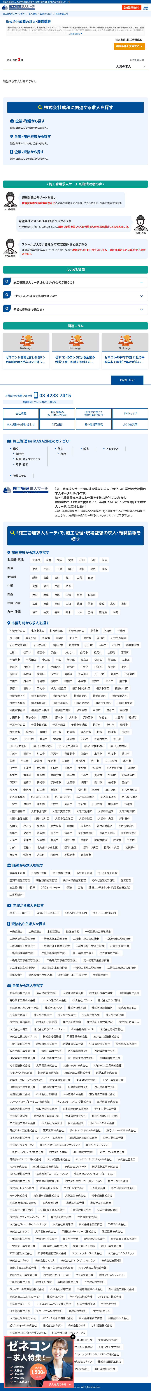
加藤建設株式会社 (118, 1318)
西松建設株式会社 (78, 1051)
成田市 (57, 732)
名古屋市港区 (108, 797)
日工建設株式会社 (20, 1311)
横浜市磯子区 (17, 696)
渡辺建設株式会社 (112, 1231)
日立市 (13, 768)
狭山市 (84, 753)
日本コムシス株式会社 (101, 1123)
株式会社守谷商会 (20, 1022)
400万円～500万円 (48, 913)
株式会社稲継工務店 (90, 1318)
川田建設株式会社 (83, 1152)
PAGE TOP (127, 380)
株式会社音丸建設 (82, 1347)
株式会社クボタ (77, 1325)
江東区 (125, 659)
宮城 (70, 560)
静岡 (46, 586)
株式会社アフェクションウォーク (27, 1217)
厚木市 (59, 717)
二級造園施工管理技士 (22, 946)
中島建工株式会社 (74, 1202)
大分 (79, 612)
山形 (93, 560)
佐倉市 (71, 732)
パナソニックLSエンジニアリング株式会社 (96, 1354)
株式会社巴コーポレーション (52, 1173)
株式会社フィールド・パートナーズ (28, 1224)
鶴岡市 (27, 652)
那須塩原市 (128, 775)
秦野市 (45, 717)
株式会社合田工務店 (90, 1224)
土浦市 (27, 768)
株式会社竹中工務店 (101, 993)
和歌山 (92, 595)
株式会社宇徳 (70, 1239)
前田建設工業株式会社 (81, 1058)
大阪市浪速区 (84, 811)
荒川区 (13, 674)
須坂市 (95, 789)
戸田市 (25, 760)
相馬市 (97, 652)
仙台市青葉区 (118, 638)
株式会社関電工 (127, 1007)
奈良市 (54, 840)
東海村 (27, 775)
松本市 (82, 789)
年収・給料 (22, 464)
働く (15, 449)
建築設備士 (16, 975)
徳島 (90, 603)
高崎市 (41, 782)
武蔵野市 (129, 674)
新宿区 (71, 659)
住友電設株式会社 (99, 1044)
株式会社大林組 (49, 1188)
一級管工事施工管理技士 (87, 967)
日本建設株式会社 (20, 1137)
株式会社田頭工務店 (109, 1361)
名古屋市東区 (129, 789)
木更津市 (15, 732)
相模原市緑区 (17, 710)
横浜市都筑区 (39, 703)
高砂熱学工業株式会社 (22, 1000)
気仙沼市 (57, 645)
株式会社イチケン (82, 1000)
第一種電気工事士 (83, 953)
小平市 (82, 681)
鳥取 (57, 603)
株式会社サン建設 (118, 1181)
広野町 (111, 652)
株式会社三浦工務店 (21, 1210)
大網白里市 (100, 739)
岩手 (59, 560)
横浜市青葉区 (17, 703)
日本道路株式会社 (129, 993)
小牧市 (54, 804)
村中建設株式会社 (102, 1195)
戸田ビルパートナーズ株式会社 (79, 1231)
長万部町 (15, 638)
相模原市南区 (63, 710)
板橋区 (27, 674)
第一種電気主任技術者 (96, 960)
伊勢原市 (88, 717)
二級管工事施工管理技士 (121, 967)
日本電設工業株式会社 (22, 1087)
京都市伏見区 (128, 833)
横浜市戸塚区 (60, 696)
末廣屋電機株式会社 (47, 1181)
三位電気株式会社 (87, 1217)
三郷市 (66, 760)
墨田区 (112, 659)
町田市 (68, 681)
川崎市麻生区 (124, 703)
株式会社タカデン (52, 1325)
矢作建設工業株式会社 (22, 1123)
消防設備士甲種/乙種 (40, 975)
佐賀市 (27, 854)
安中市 (98, 782)
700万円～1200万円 (104, 913)
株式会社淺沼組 (19, 1116)
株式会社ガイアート (75, 1166)
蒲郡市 (41, 804)
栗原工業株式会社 (53, 1130)
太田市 (71, 782)
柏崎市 (112, 782)
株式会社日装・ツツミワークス (68, 1332)
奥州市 (101, 638)
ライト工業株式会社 (105, 1108)
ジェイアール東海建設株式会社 (27, 1289)
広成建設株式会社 (20, 1181)
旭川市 (108, 630)
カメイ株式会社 (18, 1166)
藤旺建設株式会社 (105, 1369)
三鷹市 (13, 681)
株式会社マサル (101, 1311)
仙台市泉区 (40, 645)
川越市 (13, 753)
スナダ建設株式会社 (58, 1159)
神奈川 (47, 569)
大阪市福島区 (17, 811)
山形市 (13, 652)
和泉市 (41, 826)
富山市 (125, 782)
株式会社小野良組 (46, 1094)
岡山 (46, 603)
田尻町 (71, 826)
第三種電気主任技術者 (54, 967)
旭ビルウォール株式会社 (23, 1325)
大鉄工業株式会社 (75, 1195)
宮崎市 (54, 854)
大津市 (13, 840)
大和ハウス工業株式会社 (107, 1065)
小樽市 (94, 630)
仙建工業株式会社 (113, 1137)
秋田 (82, 560)
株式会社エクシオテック (121, 1253)
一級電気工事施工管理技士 (25, 960)
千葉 (59, 569)
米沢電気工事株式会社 (105, 1166)
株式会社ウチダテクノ (22, 1145)
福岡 (35, 612)
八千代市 (28, 739)
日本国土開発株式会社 (76, 1108)
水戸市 (127, 760)
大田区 (41, 667)
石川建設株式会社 (51, 1058)
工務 (80, 887)
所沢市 (54, 753)
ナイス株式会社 (84, 1275)
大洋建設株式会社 (75, 1116)
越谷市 (125, 753)
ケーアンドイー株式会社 (49, 1137)
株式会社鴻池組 (115, 1015)
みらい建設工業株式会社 (92, 1267)
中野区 (84, 667)
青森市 (46, 638)
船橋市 (124, 724)
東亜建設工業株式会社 (77, 1072)
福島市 (41, 652)
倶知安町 (31, 638)
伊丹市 (54, 833)
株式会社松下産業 (61, 1217)
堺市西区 (86, 826)
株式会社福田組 (52, 1036)
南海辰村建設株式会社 (46, 1195)
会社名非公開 (108, 1304)
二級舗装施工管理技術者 (90, 946)
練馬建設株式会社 (94, 1239)
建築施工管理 (17, 873)
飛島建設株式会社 (78, 1087)
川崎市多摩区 (103, 703)
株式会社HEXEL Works (23, 1202)
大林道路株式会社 (73, 1094)
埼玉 (70, 569)
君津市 (43, 739)
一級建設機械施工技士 (22, 953)
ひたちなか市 (114, 768)
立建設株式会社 (78, 1311)
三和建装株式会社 (20, 1239)
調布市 (54, 681)
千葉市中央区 (17, 724)
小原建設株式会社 (20, 1282)
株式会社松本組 (58, 1152)
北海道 (36, 560)
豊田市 (27, 804)
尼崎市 (27, 833)
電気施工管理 (84, 873)
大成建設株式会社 (73, 993)
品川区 (13, 667)
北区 (124, 667)
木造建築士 (53, 931)
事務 (69, 887)
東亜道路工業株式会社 (46, 1116)
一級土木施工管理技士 (54, 938)
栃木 (93, 569)
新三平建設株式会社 (123, 1188)
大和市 (73, 717)
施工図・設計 (17, 887)
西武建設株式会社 (104, 1051)
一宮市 (13, 804)
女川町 (89, 645)
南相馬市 (15, 659)
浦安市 (71, 739)
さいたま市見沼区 (68, 746)
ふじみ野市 (111, 760)
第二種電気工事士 (110, 953)
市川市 (110, 724)
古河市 (41, 768)
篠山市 (68, 833)
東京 (35, 569)
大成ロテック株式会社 (75, 1065)
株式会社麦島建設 (62, 1224)
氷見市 (13, 789)
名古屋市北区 (17, 797)
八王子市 (99, 674)
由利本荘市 (132, 645)
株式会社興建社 (43, 1015)
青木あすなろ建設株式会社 (57, 1267)
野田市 (43, 732)
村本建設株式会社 (20, 1065)
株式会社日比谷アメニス (23, 1036)
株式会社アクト (55, 1296)
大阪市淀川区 (41, 818)
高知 (112, 603)
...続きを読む (74, 33)
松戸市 (30, 732)
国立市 (109, 681)
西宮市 (41, 833)
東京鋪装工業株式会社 (46, 1166)
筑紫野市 (130, 847)
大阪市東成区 (105, 811)
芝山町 (117, 739)
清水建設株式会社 (46, 993)
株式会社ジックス (19, 1231)
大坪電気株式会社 (45, 1231)
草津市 (27, 840)
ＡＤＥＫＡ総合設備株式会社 (57, 1318)
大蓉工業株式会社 (20, 1173)
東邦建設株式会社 (108, 1340)
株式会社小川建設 (46, 1022)
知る (86, 449)
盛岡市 (60, 638)
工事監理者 (16, 894)
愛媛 (101, 603)
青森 (48, 560)
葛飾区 (68, 674)
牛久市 (82, 768)
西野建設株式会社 (68, 1282)
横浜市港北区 (39, 696)
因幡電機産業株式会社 (90, 1289)
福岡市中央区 (111, 847)
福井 (68, 577)
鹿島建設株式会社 (20, 993)
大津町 (41, 854)
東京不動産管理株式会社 (52, 1253)
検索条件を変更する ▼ (129, 46)
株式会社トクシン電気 (22, 1188)
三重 (57, 586)
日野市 (95, 681)
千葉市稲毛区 (39, 724)
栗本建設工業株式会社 (121, 1289)
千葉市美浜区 (79, 724)
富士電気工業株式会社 (124, 1239)
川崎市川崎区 (60, 703)
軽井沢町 (111, 789)
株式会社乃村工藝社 (111, 1029)
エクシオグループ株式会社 (87, 1253)
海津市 (128, 804)
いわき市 (69, 652)
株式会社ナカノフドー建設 (24, 1007)
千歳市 (121, 630)
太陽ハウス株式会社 (109, 1347)
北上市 (73, 638)
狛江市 (123, 681)
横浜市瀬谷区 (119, 696)
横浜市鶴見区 (58, 688)
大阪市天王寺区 (61, 811)
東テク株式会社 (18, 1195)
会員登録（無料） (131, 7)
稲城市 (27, 688)
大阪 (35, 595)
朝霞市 (38, 760)
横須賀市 (81, 710)
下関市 (131, 840)
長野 (90, 577)
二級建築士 (35, 931)
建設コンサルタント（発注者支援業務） (110, 887)
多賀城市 (74, 645)
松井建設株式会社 (126, 1044)
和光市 (52, 760)
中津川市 (113, 804)
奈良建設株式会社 (100, 1202)
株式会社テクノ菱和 (109, 1000)
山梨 (79, 577)
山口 (68, 603)
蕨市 (12, 760)
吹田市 (13, 826)
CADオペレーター (51, 887)
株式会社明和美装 (107, 1210)
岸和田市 (124, 818)
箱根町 (133, 717)
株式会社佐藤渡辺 (51, 1123)
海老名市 (104, 717)
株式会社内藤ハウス (82, 1029)
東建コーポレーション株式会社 (27, 1080)
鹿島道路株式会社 (46, 1044)
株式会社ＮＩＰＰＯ (20, 1304)
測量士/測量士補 (119, 946)
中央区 (46, 659)
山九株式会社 (97, 1188)
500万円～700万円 (76, 913)
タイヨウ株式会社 (79, 1369)
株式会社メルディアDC (111, 1275)
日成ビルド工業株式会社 (23, 1130)
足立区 (54, 674)
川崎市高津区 (81, 703)
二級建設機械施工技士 (54, 953)
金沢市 (27, 789)
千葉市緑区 (58, 724)
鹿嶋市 (132, 768)
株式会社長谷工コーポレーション (83, 1181)
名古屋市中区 (63, 797)
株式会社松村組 (72, 1022)
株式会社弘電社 (67, 1015)
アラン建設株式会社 (21, 1253)
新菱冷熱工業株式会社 (22, 1051)
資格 (63, 454)
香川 (79, 603)
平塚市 (97, 710)
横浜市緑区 (99, 696)
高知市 (27, 847)
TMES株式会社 (117, 1224)
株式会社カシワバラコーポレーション (94, 1173)
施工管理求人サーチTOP (14, 13)
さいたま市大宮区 (42, 746)
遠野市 (87, 638)
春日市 (13, 854)
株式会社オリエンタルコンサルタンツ (60, 1145)
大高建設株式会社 (94, 1282)
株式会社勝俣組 (86, 1304)
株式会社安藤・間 (111, 1260)
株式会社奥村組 (77, 1007)
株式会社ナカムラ (19, 1260)
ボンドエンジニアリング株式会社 (94, 1159)
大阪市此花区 (39, 811)
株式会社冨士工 (126, 1159)
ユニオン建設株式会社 (53, 1000)
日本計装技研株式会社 (79, 1340)
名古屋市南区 (129, 797)
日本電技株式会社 (51, 1087)
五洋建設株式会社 (107, 1101)
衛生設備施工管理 (46, 880)
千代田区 (31, 659)
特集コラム (19, 476)
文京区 (84, 659)
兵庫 (46, 595)
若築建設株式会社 (73, 1044)
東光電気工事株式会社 (102, 1094)
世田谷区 (56, 667)
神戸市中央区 (126, 826)
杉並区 (98, 667)
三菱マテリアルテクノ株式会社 (26, 1152)
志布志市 (86, 854)
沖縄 (115, 612)
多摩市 (13, 688)
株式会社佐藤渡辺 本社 (23, 1318)
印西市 (84, 739)
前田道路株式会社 (110, 1058)
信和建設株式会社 (46, 1108)
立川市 (114, 674)
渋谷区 (71, 667)
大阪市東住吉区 (19, 818)
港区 (58, 659)
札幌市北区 (37, 630)
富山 (46, 577)
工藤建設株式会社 (81, 1210)
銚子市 (97, 724)
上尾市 (98, 753)
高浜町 (54, 789)
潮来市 (13, 775)
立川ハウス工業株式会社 (23, 1275)
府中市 (27, 681)
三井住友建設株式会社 (106, 1036)
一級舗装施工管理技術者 (55, 946)
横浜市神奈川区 (81, 688)
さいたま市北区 (18, 746)
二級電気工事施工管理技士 (62, 960)
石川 (57, 577)
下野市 (13, 782)
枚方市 (27, 826)
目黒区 (27, 667)
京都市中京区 (86, 833)
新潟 (35, 577)
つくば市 (96, 768)
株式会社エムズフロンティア (25, 1296)
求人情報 (33, 13)
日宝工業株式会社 (113, 1080)
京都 (57, 595)
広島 (35, 603)
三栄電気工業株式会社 (22, 1246)
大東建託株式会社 (46, 1239)
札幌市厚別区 (76, 630)
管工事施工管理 (61, 873)
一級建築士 (16, 931)
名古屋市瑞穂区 (85, 797)
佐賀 (46, 612)
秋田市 (116, 645)
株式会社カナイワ (82, 1361)
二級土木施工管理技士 (86, 938)
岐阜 (68, 586)
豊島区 (112, 667)
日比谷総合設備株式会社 (83, 1137)
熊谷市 (27, 753)
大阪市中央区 (105, 818)
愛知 (35, 586)
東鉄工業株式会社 (106, 1072)
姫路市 (13, 833)
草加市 (112, 753)
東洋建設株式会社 (86, 1080)
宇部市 (13, 847)
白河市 (84, 652)
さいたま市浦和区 (94, 746)
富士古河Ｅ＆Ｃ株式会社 (23, 1267)
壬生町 (112, 775)
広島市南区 (100, 840)
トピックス (112, 449)
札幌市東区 (56, 630)
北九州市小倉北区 (47, 847)
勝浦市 (112, 732)
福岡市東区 (70, 847)
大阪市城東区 (127, 811)
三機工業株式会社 (20, 1044)
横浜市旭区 (80, 696)
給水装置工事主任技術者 (72, 975)
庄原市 (117, 840)
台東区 (98, 659)
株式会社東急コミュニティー (49, 1029)
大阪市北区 (85, 818)
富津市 (57, 739)
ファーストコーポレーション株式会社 (30, 1101)
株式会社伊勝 (50, 1202)
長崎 (57, 612)
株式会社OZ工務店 (84, 1246)
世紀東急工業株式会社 (22, 1058)
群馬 (104, 569)
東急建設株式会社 (60, 1080)
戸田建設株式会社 (77, 1036)
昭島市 (41, 681)
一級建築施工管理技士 (98, 931)
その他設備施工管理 (103, 880)
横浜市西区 (102, 688)
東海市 (68, 804)
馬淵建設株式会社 (20, 1094)
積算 (32, 887)
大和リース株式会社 (21, 1072)
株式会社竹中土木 (129, 1022)
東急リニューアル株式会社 (121, 1130)
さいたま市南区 (118, 746)
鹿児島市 (69, 854)
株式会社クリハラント (97, 1145)
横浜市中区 (121, 688)
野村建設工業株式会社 (52, 1210)
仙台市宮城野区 (19, 645)
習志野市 (86, 732)
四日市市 (97, 804)
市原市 (125, 732)
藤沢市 (124, 710)
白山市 (41, 789)
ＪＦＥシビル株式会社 (109, 1296)
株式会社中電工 (19, 1029)
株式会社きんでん (45, 1260)
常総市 (41, 775)
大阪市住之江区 (64, 818)
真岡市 (98, 775)
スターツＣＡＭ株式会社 (49, 1311)
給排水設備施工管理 (74, 880)
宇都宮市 (56, 775)
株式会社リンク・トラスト (56, 1275)
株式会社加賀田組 (102, 1007)
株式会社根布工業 (60, 1289)
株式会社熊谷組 (91, 1015)
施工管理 (126, 880)
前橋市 (27, 782)
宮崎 (90, 612)
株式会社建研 (75, 1123)
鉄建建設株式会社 (48, 1072)
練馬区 (41, 674)
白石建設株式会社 (104, 1087)
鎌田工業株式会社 (111, 1246)
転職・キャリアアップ (28, 459)
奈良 (79, 595)
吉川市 (95, 760)
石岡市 (54, 768)
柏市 (99, 732)
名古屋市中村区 (40, 797)
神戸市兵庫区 (104, 826)
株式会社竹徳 (44, 1282)
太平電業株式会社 (46, 1065)
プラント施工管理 (107, 873)
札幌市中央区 (17, 630)
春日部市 (69, 753)
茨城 (82, 569)
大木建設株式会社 (20, 1108)
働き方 (20, 454)
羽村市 (41, 688)
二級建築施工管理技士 (22, 938)
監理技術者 (72, 931)
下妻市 (68, 768)
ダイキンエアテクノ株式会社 (85, 1130)
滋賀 (68, 595)
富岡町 (125, 652)
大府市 (82, 804)
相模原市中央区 (40, 710)
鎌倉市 (110, 710)
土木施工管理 (39, 873)
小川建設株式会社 (102, 1325)
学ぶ (60, 449)
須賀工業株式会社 (51, 1051)
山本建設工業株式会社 (54, 1246)
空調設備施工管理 (20, 880)
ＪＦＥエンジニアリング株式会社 (54, 1304)
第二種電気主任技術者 (22, 967)
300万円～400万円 (20, 913)
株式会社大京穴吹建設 (100, 1022)
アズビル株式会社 (74, 1188)
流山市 (13, 739)
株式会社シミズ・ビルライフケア (78, 1260)
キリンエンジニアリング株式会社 (73, 1101)
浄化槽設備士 (100, 975)
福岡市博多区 (90, 847)
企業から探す (46, 13)
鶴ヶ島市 (80, 760)
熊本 (68, 612)
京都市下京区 (107, 833)
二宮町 (119, 717)
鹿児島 (103, 612)
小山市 (84, 775)
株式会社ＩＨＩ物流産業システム (28, 1332)
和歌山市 (69, 840)
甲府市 (68, 789)
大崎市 (102, 645)
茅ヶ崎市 (31, 717)
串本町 (84, 840)
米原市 (41, 840)
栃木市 (71, 775)
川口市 (41, 753)
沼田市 (84, 782)
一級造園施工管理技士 (118, 938)
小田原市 (15, 717)
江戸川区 (83, 674)
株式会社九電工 (19, 1015)
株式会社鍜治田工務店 (105, 1116)
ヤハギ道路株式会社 (81, 1296)
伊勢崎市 (56, 782)
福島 (104, 560)
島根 (124, 603)
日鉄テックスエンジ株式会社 (25, 1159)
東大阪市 (56, 826)
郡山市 (54, 652)
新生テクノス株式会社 (112, 1152)
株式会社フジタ (53, 1007)
